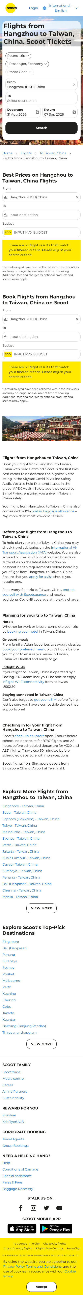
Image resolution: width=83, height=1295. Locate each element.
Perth (6, 987)
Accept (41, 1287)
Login (33, 8)
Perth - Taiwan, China (19, 845)
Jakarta (8, 1013)
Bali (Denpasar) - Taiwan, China (27, 884)
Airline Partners (14, 1091)
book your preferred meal (23, 649)
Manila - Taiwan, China (20, 897)
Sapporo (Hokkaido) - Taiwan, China (30, 819)
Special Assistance (17, 1176)
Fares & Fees (12, 1182)
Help (6, 1163)
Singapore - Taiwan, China (23, 806)
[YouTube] (59, 1208)
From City (73, 1248)
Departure (15, 110)
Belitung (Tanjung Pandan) (24, 1026)
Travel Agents (13, 1139)
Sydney (8, 968)
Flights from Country (49, 1248)
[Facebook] (20, 1208)
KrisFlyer (9, 1115)
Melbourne (11, 981)
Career (7, 1085)
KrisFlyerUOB (13, 1122)
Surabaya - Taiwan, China (22, 871)
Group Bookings (15, 1146)
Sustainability (13, 1098)
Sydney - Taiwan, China (20, 838)
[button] (27, 64)
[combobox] (41, 197)
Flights (26, 153)
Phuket (8, 974)
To (9, 96)
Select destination (22, 101)
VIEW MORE (41, 908)
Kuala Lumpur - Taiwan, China (26, 858)
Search (41, 128)
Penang (8, 955)
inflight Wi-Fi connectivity (23, 682)
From (11, 82)
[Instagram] (33, 1208)
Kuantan (9, 1019)
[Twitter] (46, 1208)
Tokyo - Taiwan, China (19, 825)
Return (49, 110)
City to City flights (54, 1243)
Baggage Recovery (17, 1189)
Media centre (13, 1078)
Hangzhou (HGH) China (26, 87)
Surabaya (9, 961)
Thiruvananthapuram (19, 1032)
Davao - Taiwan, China (19, 864)
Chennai (9, 1000)
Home (7, 153)
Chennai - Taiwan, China (21, 890)
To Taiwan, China (53, 153)
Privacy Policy (14, 1266)
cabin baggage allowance (53, 511)
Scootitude (11, 1072)
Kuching (9, 994)
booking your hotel (22, 631)
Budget (8, 223)
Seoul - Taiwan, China (19, 812)
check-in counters (29, 736)
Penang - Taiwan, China (21, 877)
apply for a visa (41, 577)
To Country (20, 1243)
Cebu (6, 1007)
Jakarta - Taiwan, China (20, 851)
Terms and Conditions (44, 1266)
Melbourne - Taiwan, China (23, 832)
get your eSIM (45, 700)
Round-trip (16, 56)
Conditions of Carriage (20, 1169)
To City (35, 1243)
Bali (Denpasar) (14, 948)
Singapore (10, 942)
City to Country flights (18, 1248)
